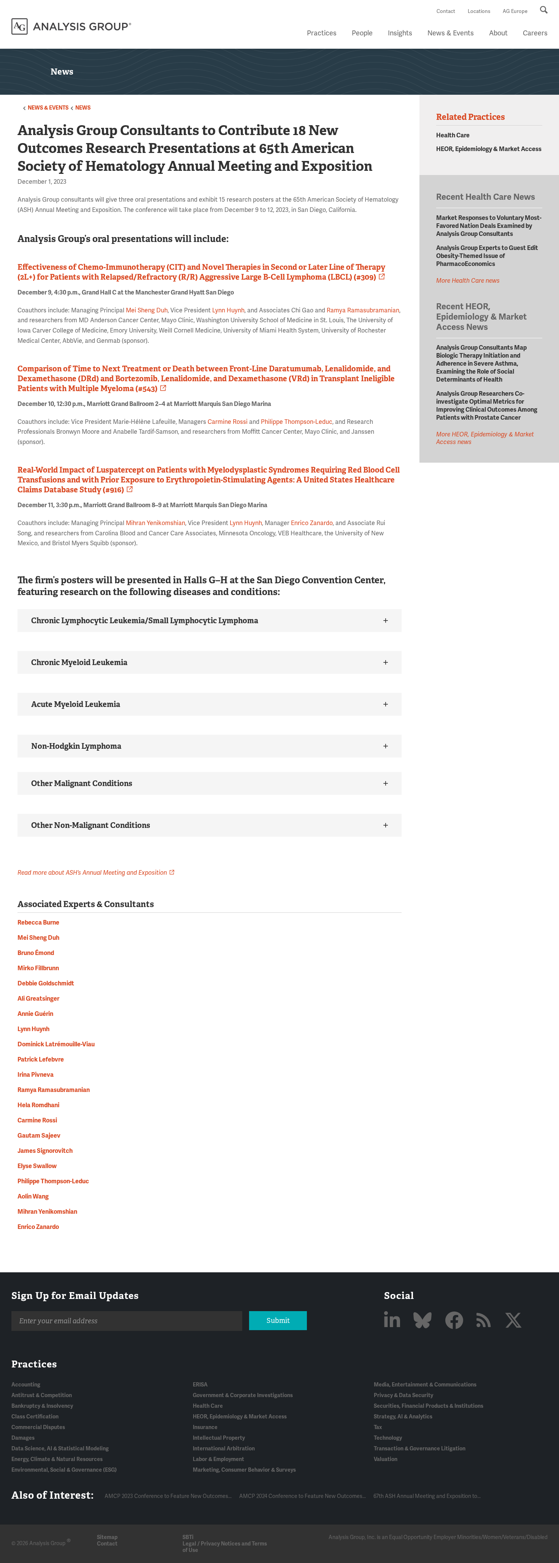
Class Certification (35, 1416)
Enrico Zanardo (312, 523)
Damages (23, 1438)
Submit (278, 1320)
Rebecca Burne (38, 922)
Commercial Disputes (38, 1427)
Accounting (25, 1385)
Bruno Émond (35, 953)
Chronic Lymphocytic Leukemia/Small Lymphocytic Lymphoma (144, 621)
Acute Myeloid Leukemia (75, 704)
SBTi (188, 1537)
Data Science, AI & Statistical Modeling (60, 1448)
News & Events (450, 33)
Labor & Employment (218, 1459)
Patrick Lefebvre (40, 1059)
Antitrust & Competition (41, 1395)
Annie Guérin (35, 1014)
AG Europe (515, 11)
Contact (446, 11)
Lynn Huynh (228, 310)
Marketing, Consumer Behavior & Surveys (244, 1470)
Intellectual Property (219, 1438)
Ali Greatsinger (38, 999)
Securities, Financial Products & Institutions (428, 1406)
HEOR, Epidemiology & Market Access (489, 149)
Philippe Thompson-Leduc (296, 422)
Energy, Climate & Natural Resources (57, 1459)
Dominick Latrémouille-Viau (56, 1044)
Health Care (453, 135)
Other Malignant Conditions (81, 783)
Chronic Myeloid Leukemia (79, 662)
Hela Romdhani (38, 1105)
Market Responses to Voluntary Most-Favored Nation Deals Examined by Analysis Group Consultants (489, 226)
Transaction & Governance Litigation (419, 1448)
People (362, 33)
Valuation (385, 1459)
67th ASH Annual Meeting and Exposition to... (427, 1496)
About (498, 33)
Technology (388, 1438)
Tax (378, 1427)
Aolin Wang (33, 1196)
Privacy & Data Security (403, 1395)
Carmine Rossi (228, 422)
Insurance (205, 1427)
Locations (479, 11)
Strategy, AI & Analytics (403, 1416)
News (83, 108)
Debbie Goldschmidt (45, 983)
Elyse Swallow (37, 1166)
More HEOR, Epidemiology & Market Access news (485, 438)
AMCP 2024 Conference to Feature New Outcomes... (302, 1496)
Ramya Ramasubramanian (363, 310)
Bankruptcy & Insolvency (42, 1406)
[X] (513, 1321)
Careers (535, 33)
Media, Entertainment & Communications (425, 1385)
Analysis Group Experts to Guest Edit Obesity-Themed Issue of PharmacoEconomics (487, 256)
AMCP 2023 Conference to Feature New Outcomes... (168, 1496)
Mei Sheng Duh (147, 310)
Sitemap (107, 1537)
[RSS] (485, 1321)
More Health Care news (468, 281)
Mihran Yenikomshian (155, 523)
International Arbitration (224, 1448)
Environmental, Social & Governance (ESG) (64, 1470)
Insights (400, 33)
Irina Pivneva (35, 1075)
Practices (322, 33)
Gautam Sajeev (38, 1136)
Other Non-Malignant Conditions (90, 825)
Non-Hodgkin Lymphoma (76, 746)
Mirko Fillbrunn (38, 968)
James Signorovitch (45, 1151)
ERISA (200, 1385)
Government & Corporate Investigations (243, 1395)
